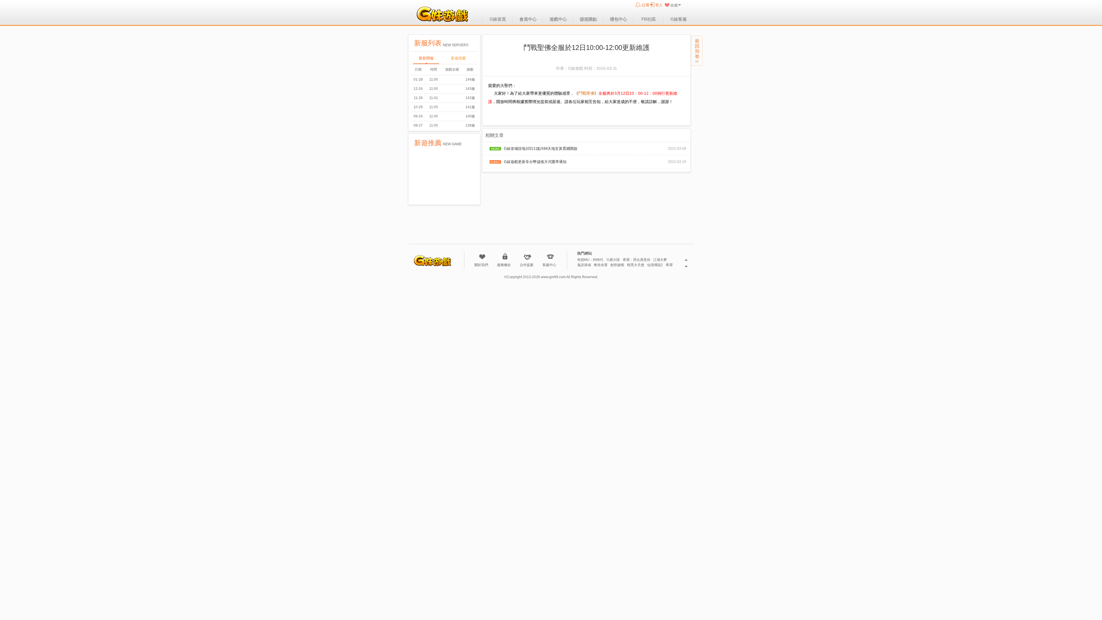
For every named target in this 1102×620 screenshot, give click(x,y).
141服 (470, 107)
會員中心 (528, 19)
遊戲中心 (558, 19)
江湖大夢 (660, 260)
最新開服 (426, 58)
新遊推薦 (458, 58)
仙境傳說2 (655, 265)
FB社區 (648, 19)
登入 (659, 5)
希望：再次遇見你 (636, 260)
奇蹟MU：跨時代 (590, 260)
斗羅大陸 (613, 260)
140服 (470, 116)
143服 (470, 89)
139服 (470, 125)
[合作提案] (528, 256)
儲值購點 (588, 19)
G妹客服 (678, 19)
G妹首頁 (498, 19)
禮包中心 (618, 19)
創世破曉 (617, 265)
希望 (669, 265)
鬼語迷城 (584, 265)
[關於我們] (482, 256)
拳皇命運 (601, 265)
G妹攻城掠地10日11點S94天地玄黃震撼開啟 (540, 148)
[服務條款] (505, 256)
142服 (470, 98)
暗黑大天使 (635, 265)
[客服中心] (550, 256)
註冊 (645, 5)
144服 (470, 80)
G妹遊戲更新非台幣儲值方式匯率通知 (535, 162)
